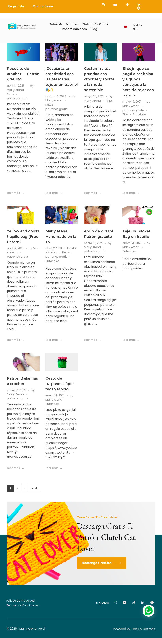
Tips (110, 101)
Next (24, 488)
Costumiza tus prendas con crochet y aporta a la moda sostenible (99, 79)
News (10, 94)
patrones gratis (18, 98)
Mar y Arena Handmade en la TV (60, 236)
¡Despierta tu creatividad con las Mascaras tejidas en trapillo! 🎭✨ (61, 79)
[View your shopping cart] (125, 26)
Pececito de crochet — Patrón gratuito (23, 73)
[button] (148, 611)
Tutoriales (140, 114)
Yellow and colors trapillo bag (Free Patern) (23, 236)
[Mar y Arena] (22, 26)
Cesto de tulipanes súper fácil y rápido (59, 383)
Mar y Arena (15, 90)
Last (34, 488)
